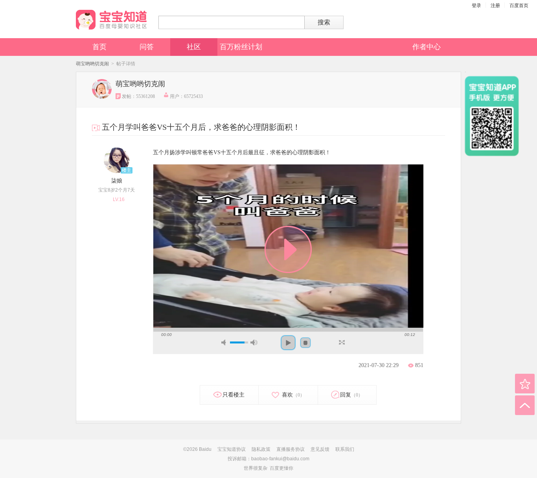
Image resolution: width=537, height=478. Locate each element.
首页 (99, 47)
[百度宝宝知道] (111, 20)
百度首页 (518, 5)
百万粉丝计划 (241, 47)
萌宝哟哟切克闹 (92, 63)
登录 (476, 5)
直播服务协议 (290, 449)
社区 (194, 47)
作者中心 (426, 47)
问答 (147, 47)
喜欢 (292, 395)
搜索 (324, 22)
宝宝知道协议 (231, 449)
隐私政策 (261, 449)
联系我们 (344, 449)
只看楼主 (234, 395)
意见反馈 (320, 449)
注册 (495, 5)
